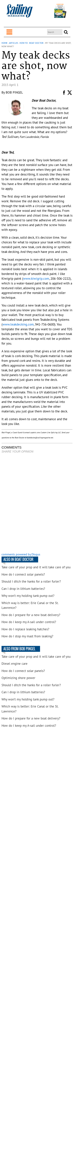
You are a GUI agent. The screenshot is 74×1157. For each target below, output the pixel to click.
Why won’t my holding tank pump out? (28, 596)
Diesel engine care (15, 663)
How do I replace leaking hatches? (25, 629)
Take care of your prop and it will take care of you (36, 567)
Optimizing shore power (18, 678)
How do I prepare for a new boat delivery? (31, 615)
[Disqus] (37, 503)
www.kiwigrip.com (36, 278)
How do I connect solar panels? (23, 574)
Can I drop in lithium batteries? (23, 589)
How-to (24, 42)
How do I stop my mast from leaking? (27, 636)
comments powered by (21, 554)
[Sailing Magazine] (19, 13)
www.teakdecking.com (18, 324)
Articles (13, 42)
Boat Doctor (36, 42)
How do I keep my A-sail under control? (29, 622)
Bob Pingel (14, 92)
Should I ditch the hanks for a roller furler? (31, 581)
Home (4, 42)
